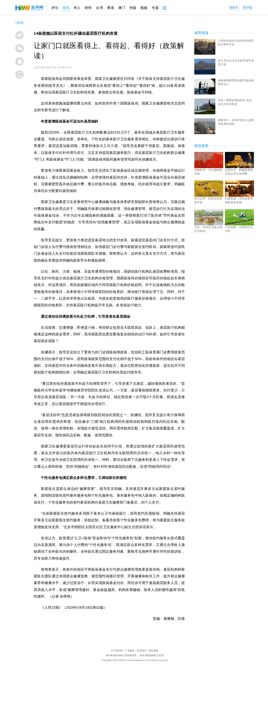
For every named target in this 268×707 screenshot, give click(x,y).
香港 (110, 8)
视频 (143, 8)
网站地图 (153, 650)
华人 (77, 8)
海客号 (234, 7)
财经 (88, 8)
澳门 (121, 8)
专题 (155, 8)
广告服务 (130, 650)
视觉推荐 (201, 146)
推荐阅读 (201, 33)
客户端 (248, 7)
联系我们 (142, 650)
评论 (54, 8)
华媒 (132, 8)
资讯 (66, 8)
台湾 (99, 8)
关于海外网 (117, 650)
